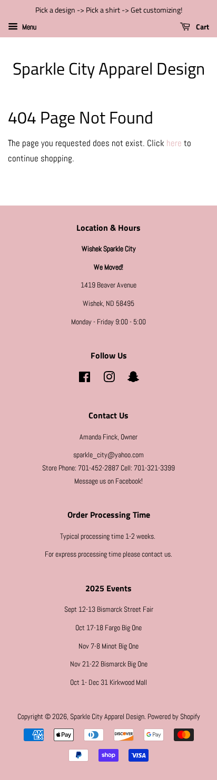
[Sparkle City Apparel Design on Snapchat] (133, 379)
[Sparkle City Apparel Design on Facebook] (84, 379)
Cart (201, 26)
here (174, 143)
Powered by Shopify (173, 716)
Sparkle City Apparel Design (109, 68)
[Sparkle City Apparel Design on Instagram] (109, 379)
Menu (28, 27)
